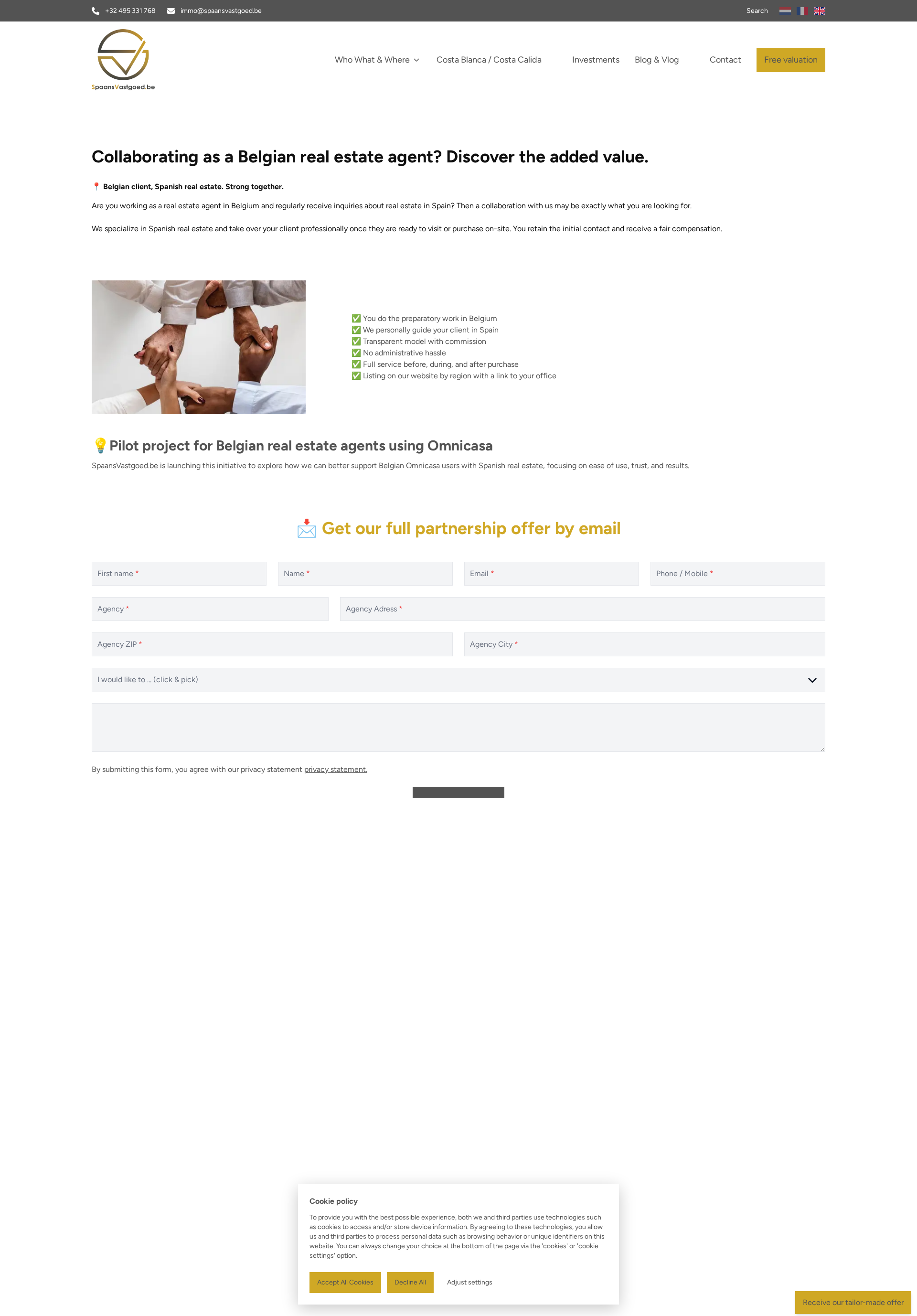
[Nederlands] (785, 11)
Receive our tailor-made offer (853, 1302)
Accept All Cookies (345, 1282)
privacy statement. (335, 768)
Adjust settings (469, 1282)
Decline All (410, 1282)
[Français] (802, 11)
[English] (819, 11)
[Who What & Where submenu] (416, 60)
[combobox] (458, 680)
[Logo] (153, 59)
